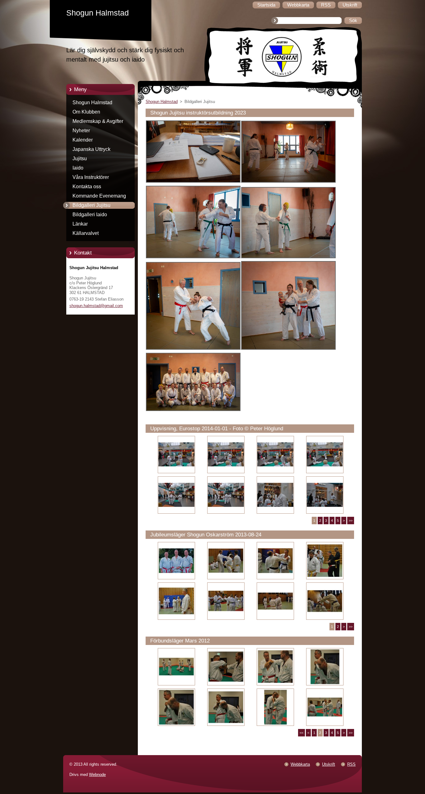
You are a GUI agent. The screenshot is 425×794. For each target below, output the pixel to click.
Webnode (97, 774)
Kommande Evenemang (99, 195)
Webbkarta (300, 764)
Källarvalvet (85, 233)
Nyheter (81, 130)
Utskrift (328, 764)
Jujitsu (79, 158)
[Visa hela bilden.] (176, 454)
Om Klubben (86, 111)
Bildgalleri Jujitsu (91, 205)
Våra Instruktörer (90, 177)
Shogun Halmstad (92, 102)
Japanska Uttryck (91, 149)
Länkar (80, 224)
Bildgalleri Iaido (89, 214)
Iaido (77, 167)
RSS (351, 764)
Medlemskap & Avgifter (97, 121)
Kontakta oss (86, 186)
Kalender (82, 139)
